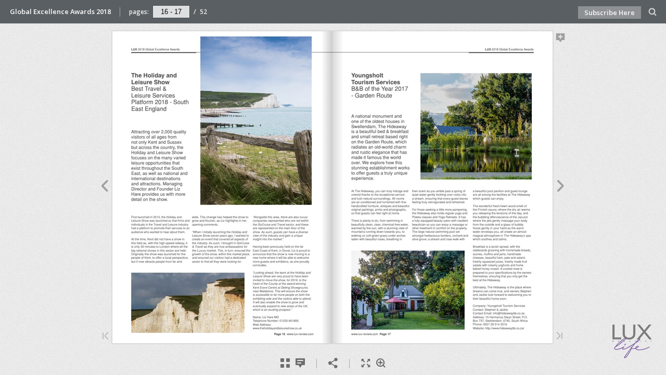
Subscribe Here (609, 12)
